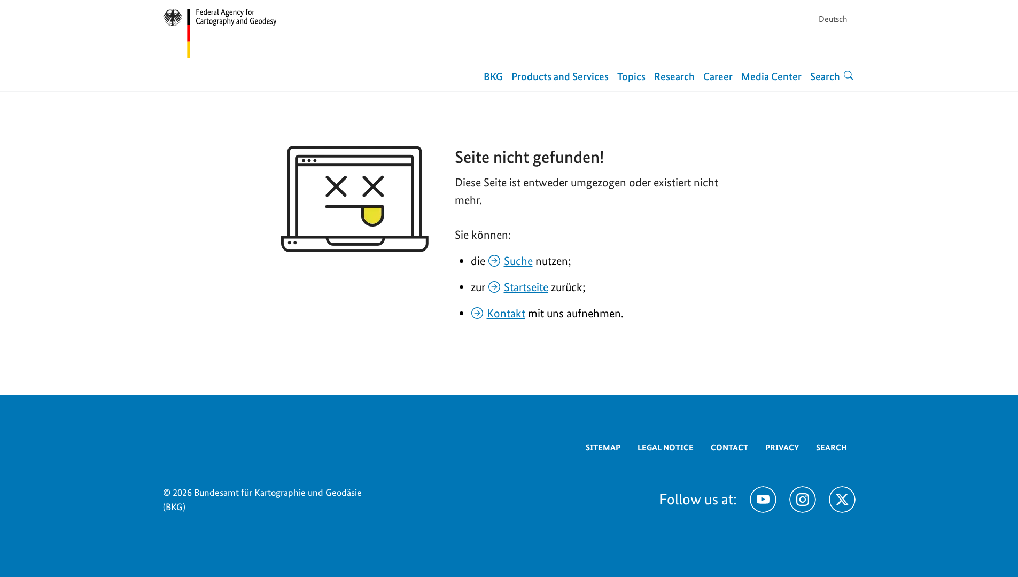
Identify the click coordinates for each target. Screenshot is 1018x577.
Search (831, 447)
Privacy (782, 447)
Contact (729, 447)
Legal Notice (666, 447)
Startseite (526, 287)
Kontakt (506, 313)
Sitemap (603, 447)
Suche (518, 261)
